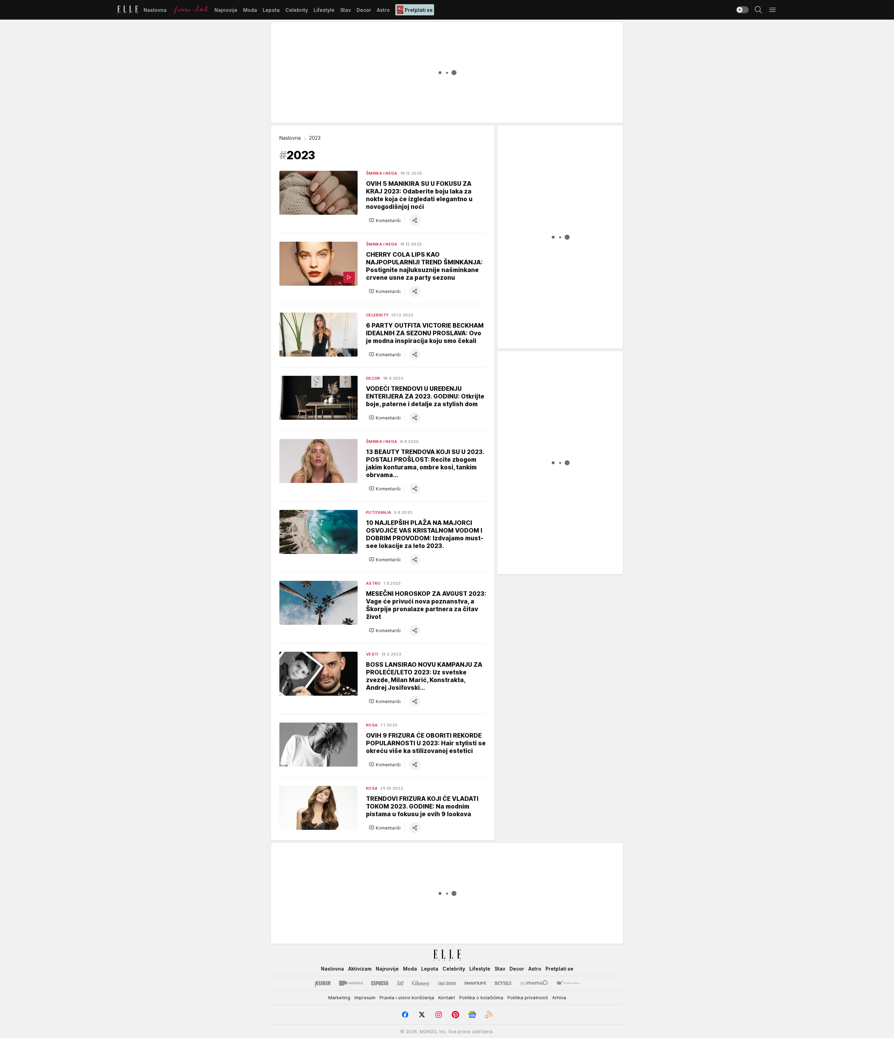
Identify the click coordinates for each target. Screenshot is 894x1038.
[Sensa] (503, 983)
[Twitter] (422, 1015)
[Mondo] (351, 983)
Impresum (364, 997)
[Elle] (127, 10)
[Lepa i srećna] (447, 983)
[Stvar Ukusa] (567, 983)
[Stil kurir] (400, 983)
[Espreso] (379, 983)
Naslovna (290, 138)
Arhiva (559, 997)
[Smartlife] (475, 983)
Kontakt (446, 997)
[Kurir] (323, 983)
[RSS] (489, 1015)
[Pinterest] (455, 1015)
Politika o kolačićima (481, 997)
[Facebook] (405, 1015)
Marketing (339, 997)
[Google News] (472, 1015)
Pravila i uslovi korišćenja (407, 997)
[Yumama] (534, 983)
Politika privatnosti (527, 997)
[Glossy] (421, 983)
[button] (384, 220)
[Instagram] (439, 1015)
